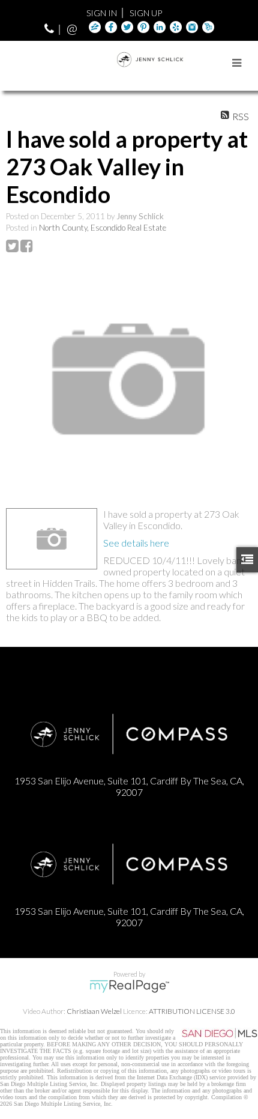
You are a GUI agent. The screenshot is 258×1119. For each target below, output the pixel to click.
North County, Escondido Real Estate (102, 227)
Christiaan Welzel (94, 1011)
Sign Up (146, 13)
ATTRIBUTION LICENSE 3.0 (192, 1011)
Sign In (101, 13)
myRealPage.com (129, 986)
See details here (136, 542)
